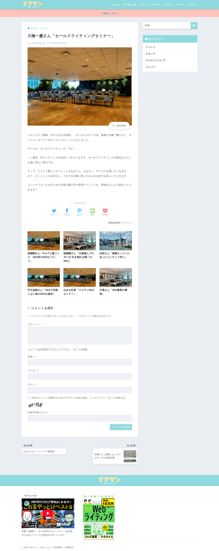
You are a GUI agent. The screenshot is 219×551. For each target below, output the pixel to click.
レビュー (191, 4)
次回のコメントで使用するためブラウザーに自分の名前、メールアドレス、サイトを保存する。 (79, 397)
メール (33, 370)
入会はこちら (109, 13)
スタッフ (167, 4)
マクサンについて (155, 60)
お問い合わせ (29, 547)
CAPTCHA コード (38, 412)
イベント (143, 4)
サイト (31, 384)
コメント (34, 324)
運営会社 (70, 547)
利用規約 (58, 547)
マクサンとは (129, 4)
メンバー (179, 4)
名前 (32, 356)
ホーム (116, 4)
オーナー (155, 4)
